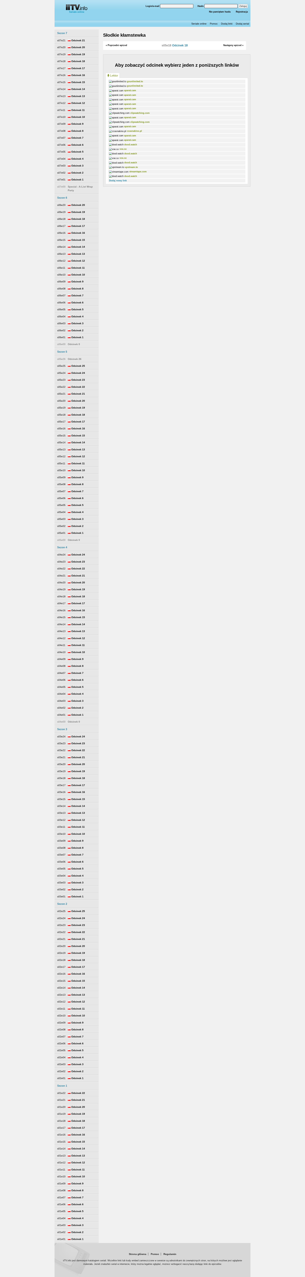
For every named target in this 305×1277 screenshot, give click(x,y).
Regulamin (169, 1254)
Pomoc (214, 23)
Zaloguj (243, 6)
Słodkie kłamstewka (124, 35)
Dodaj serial (242, 23)
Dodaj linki (226, 23)
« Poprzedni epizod (116, 45)
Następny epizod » (233, 45)
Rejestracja (242, 11)
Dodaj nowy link (118, 180)
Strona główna (137, 1254)
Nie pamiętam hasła (220, 11)
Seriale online (76, 12)
